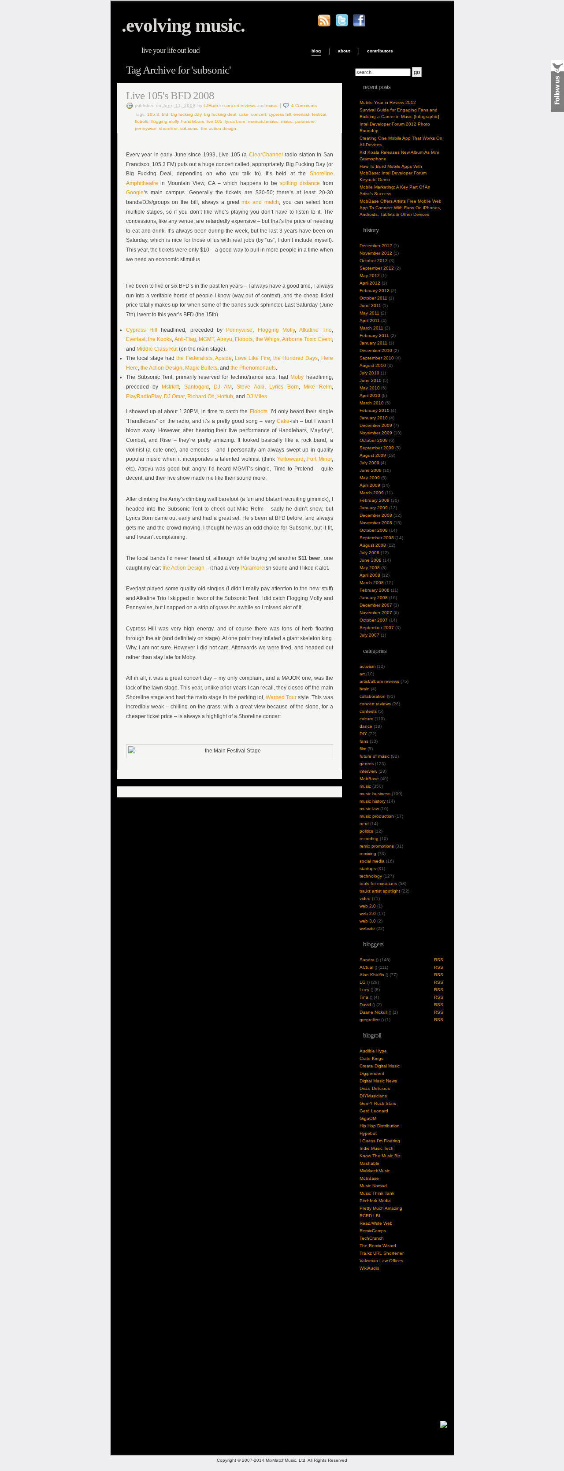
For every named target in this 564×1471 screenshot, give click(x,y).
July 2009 (369, 462)
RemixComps (373, 1230)
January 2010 (374, 417)
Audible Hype (373, 1051)
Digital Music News (378, 1080)
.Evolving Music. (183, 25)
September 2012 (377, 268)
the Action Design (161, 368)
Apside (223, 358)
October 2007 (374, 620)
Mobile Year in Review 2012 (388, 102)
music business (375, 793)
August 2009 (373, 455)
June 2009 (371, 470)
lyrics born (235, 121)
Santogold (196, 387)
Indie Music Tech (376, 1148)
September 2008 (377, 537)
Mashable (369, 1163)
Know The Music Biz (380, 1155)
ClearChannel (266, 155)
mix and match (260, 202)
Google (135, 192)
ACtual (366, 967)
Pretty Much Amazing (381, 1208)
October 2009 (374, 440)
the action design (218, 128)
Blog (316, 50)
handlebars (192, 121)
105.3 (153, 114)
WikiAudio (369, 1268)
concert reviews (240, 105)
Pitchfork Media (375, 1200)
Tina (364, 997)
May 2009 (370, 477)
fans (364, 741)
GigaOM (368, 1118)
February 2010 (375, 410)
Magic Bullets (201, 368)
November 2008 (376, 522)
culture (366, 718)
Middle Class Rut (157, 349)
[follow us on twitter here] (342, 24)
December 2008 (376, 515)
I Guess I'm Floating (380, 1140)
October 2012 (374, 260)
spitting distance (300, 183)
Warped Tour (281, 697)
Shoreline (168, 128)
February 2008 (375, 590)
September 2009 (377, 447)
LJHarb (211, 105)
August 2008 (373, 545)
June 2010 (371, 380)
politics (366, 831)
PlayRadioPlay (143, 396)
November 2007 (376, 612)
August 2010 (373, 365)
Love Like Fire (252, 358)
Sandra (367, 959)
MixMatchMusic (375, 1170)
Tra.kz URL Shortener (382, 1253)
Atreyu (224, 339)
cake (244, 114)
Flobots (243, 339)
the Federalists (194, 358)
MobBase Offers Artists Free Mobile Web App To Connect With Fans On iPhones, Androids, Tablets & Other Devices (401, 208)
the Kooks (160, 339)
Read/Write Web (376, 1223)
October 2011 (373, 298)
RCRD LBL (371, 1215)
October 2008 (374, 530)
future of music (375, 756)
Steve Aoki (250, 387)
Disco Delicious (375, 1088)
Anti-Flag (185, 339)
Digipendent (372, 1073)
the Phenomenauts (253, 368)
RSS (438, 959)
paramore (305, 121)
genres (367, 763)
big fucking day (186, 114)
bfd (165, 114)
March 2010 (372, 402)
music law (369, 808)
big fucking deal (220, 114)
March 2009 (372, 492)
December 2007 (376, 605)
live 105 (215, 121)
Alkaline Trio (315, 330)
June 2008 (371, 560)
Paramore (252, 568)
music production (377, 816)
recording (369, 838)
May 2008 (370, 567)
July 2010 (369, 373)
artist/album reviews (379, 681)
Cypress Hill (280, 114)
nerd (364, 823)
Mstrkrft (170, 387)
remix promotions (377, 846)
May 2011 (369, 313)
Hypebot (368, 1133)
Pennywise (145, 128)
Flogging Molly (164, 121)
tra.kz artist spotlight (380, 891)
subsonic (189, 128)
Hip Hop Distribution (380, 1125)
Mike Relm (317, 387)
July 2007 (369, 635)
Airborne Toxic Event (307, 339)
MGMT (206, 339)
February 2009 (375, 500)
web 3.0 (368, 921)
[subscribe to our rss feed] (324, 25)
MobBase (369, 778)
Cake (283, 421)
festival (319, 114)
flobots (141, 121)
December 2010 (376, 350)
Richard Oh (201, 396)
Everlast (301, 114)
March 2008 (372, 582)
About (344, 50)
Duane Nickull (373, 1012)
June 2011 (370, 305)
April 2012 (370, 283)
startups (368, 868)
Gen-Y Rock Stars (378, 1103)
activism (367, 666)
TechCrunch (372, 1238)
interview (368, 771)
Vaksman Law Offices (381, 1260)
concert (258, 114)
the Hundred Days (295, 358)
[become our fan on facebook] (358, 24)
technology (371, 876)
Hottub (225, 396)
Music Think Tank (377, 1193)
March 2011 (371, 328)
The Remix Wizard (378, 1245)
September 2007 (377, 627)
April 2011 (370, 320)
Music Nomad (373, 1185)
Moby (297, 377)
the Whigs (267, 339)
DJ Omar (174, 396)
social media (372, 861)
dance (366, 726)
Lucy (364, 989)
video (365, 898)
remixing (368, 853)
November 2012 (376, 253)
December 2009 (376, 425)
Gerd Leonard (374, 1110)
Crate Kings (371, 1058)
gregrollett (370, 1019)
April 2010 (370, 395)
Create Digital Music (380, 1065)
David (365, 1004)
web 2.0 (368, 906)
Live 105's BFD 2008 (170, 95)
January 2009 (374, 507)
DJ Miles (256, 396)
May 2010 (370, 387)
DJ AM (222, 387)
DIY (363, 733)
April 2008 (370, 575)
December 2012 (376, 245)
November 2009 (376, 432)
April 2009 (370, 485)
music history (373, 801)
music (272, 105)
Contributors (380, 50)
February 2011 (374, 335)
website (367, 928)
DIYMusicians (373, 1095)
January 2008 (374, 597)
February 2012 (375, 290)
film (363, 748)
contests (368, 711)
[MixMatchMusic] (443, 1426)
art (362, 673)
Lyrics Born (283, 387)
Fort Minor (319, 459)
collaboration (373, 696)
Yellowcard (290, 459)
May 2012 (370, 275)
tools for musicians (378, 883)
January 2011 (373, 343)
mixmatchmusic (263, 121)
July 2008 (369, 552)
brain (365, 688)
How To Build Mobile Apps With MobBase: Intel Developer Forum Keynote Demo (393, 173)
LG (363, 982)
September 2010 (377, 358)
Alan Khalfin (372, 974)
